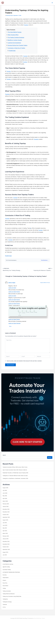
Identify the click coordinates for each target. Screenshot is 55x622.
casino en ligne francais (14, 323)
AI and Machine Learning (8, 564)
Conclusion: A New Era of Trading (16, 48)
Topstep (26, 25)
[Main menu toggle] (52, 2)
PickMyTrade (12, 50)
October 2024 (6, 546)
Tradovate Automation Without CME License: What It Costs (15, 467)
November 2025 (6, 511)
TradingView (5, 599)
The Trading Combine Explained (16, 37)
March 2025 (5, 533)
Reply (10, 326)
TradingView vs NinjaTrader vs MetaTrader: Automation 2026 (15, 478)
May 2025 (5, 527)
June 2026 (5, 493)
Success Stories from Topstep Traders (17, 45)
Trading (4, 588)
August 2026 (5, 487)
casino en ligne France (14, 291)
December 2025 (6, 509)
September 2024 (6, 549)
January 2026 (5, 506)
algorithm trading (6, 566)
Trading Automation (7, 591)
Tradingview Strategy (7, 601)
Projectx (4, 580)
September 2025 (6, 517)
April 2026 (5, 498)
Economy (5, 574)
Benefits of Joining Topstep (15, 40)
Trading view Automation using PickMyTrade (12, 596)
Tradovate (5, 604)
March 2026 (5, 501)
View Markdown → (44, 260)
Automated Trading (7, 569)
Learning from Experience (14, 42)
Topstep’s (36, 139)
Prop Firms (5, 582)
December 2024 (6, 541)
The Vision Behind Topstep (14, 32)
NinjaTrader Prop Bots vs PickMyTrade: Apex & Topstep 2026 (15, 472)
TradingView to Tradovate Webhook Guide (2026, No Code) (15, 475)
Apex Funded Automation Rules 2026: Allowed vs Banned (15, 469)
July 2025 (5, 522)
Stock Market (5, 585)
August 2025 (5, 519)
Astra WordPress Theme (39, 618)
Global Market (6, 577)
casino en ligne (11, 282)
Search (4, 455)
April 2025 (5, 530)
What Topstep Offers (13, 34)
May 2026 (5, 495)
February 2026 (6, 503)
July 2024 (5, 554)
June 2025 (5, 525)
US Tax (4, 607)
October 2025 (6, 514)
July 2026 (5, 490)
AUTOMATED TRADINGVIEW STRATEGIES (11, 572)
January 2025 (5, 538)
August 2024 (5, 552)
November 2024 (6, 544)
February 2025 (6, 536)
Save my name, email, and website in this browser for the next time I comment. (24, 360)
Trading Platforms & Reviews (9, 593)
